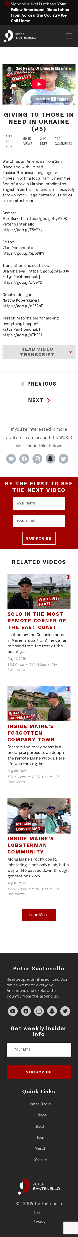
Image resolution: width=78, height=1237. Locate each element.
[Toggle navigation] (69, 36)
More (39, 1160)
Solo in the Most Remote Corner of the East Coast (36, 620)
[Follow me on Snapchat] (50, 459)
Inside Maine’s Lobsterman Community (30, 845)
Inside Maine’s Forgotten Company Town (31, 732)
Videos (40, 1115)
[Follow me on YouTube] (11, 459)
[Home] (39, 1186)
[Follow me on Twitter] (63, 459)
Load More (39, 915)
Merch (40, 1149)
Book (40, 1126)
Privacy (39, 1222)
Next (35, 400)
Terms (39, 1213)
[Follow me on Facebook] (24, 459)
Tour (40, 1138)
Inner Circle (40, 1104)
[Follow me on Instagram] (37, 459)
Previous (42, 384)
